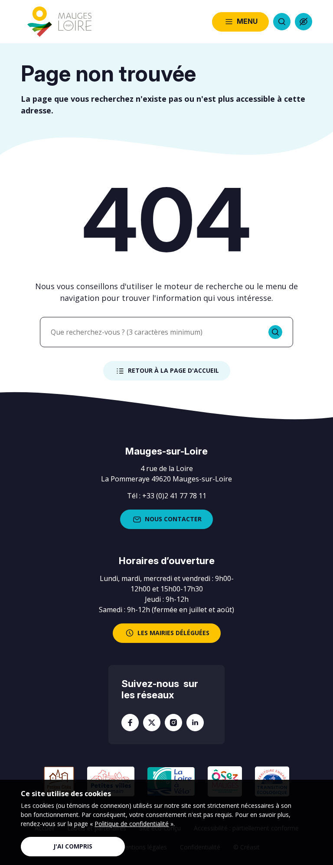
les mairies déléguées (173, 633)
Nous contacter (173, 519)
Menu (247, 21)
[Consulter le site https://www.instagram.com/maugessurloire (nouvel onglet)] (173, 722)
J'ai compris (72, 846)
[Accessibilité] (303, 21)
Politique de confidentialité (132, 824)
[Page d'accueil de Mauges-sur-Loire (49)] (59, 21)
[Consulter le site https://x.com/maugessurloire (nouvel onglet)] (151, 722)
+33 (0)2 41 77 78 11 (174, 495)
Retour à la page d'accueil (173, 370)
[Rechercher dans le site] (282, 21)
